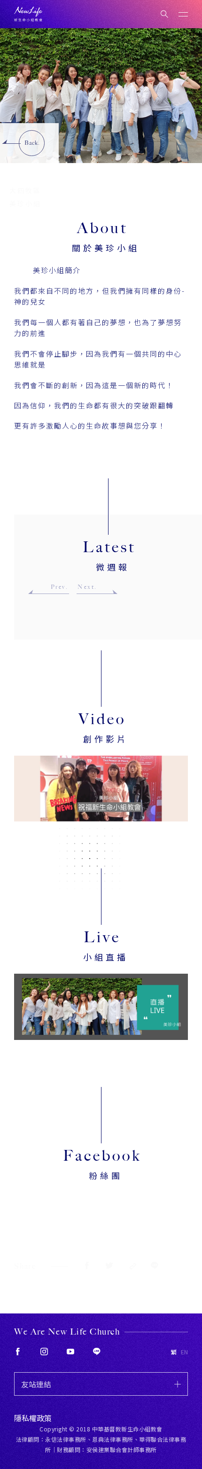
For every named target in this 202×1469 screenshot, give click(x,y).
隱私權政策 (33, 1417)
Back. (32, 143)
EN (184, 1352)
